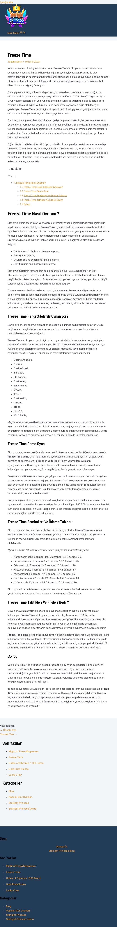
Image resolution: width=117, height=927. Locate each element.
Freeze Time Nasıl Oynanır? (31, 182)
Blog (11, 791)
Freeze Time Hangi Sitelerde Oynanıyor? (43, 187)
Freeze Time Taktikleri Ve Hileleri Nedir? (43, 200)
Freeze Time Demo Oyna (36, 191)
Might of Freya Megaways (23, 751)
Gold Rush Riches (19, 768)
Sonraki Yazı (8, 734)
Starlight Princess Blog (62, 850)
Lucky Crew (15, 774)
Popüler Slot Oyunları (20, 796)
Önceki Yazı (8, 729)
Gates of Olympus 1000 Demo (26, 763)
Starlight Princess (19, 802)
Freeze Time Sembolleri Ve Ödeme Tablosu (45, 195)
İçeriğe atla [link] (6, 2)
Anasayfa (61, 846)
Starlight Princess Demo (22, 808)
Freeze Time (16, 757)
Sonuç (27, 204)
